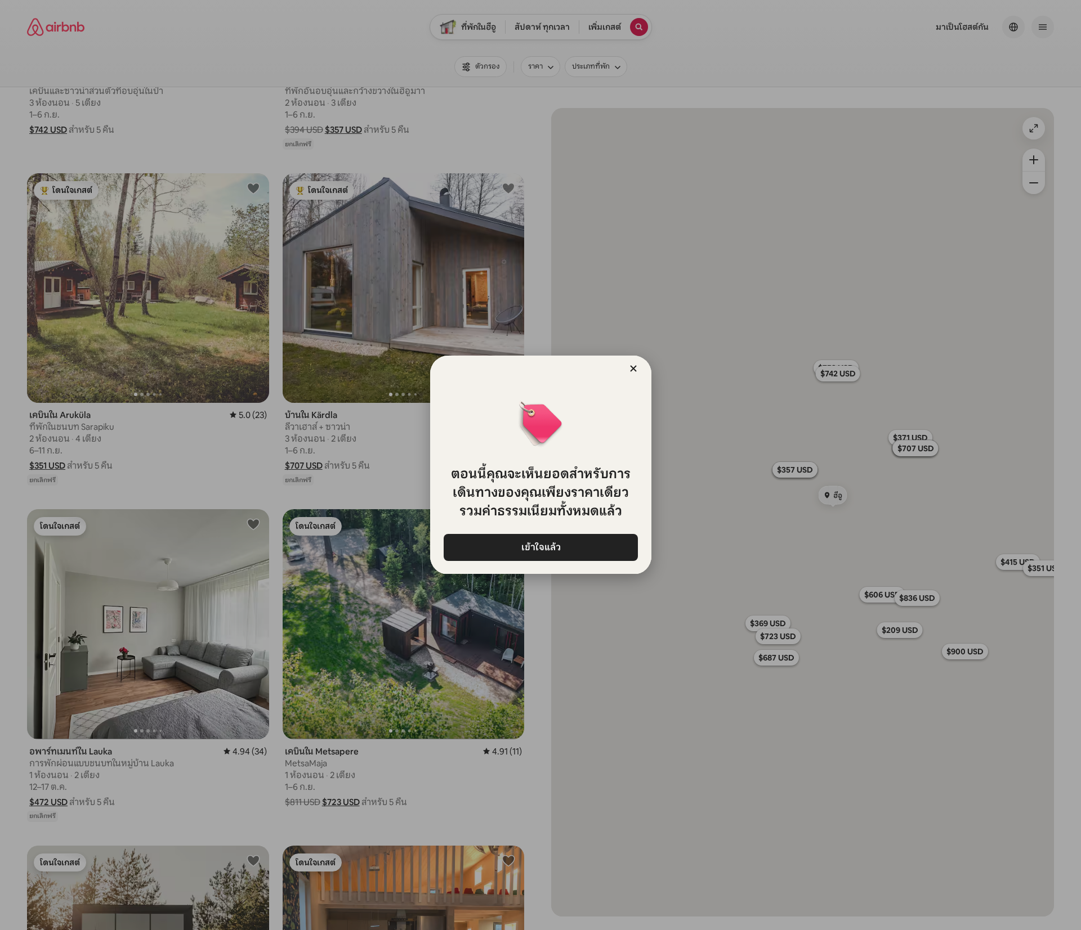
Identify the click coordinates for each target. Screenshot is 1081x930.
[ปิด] (633, 368)
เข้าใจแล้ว (540, 547)
